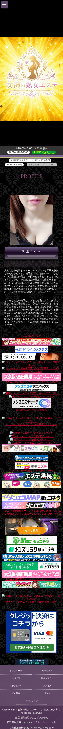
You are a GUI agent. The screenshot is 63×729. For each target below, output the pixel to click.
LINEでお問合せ (44, 152)
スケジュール (16, 686)
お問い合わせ (32, 701)
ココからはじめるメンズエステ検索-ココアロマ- (31, 424)
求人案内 (16, 693)
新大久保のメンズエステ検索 (31, 409)
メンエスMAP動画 (29, 513)
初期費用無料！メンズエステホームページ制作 (31, 722)
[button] (4, 4)
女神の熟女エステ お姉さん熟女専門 (39, 709)
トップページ (16, 670)
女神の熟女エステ (31, 336)
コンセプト (16, 678)
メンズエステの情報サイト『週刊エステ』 (31, 470)
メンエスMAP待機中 (42, 510)
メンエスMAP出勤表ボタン (16, 510)
